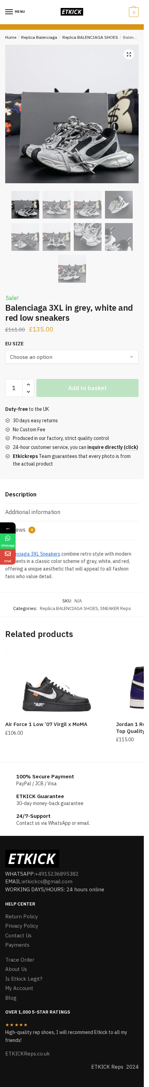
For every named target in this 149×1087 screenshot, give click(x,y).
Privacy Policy (21, 925)
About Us (16, 969)
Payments (17, 945)
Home (10, 37)
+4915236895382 (57, 874)
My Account (19, 988)
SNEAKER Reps (115, 608)
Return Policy (21, 916)
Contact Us (18, 935)
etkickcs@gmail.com (47, 881)
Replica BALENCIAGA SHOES (90, 37)
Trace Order (19, 959)
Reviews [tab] (19, 529)
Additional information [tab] (32, 512)
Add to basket (87, 388)
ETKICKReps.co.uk (27, 1053)
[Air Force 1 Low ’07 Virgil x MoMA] (55, 682)
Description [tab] (20, 494)
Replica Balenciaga (39, 37)
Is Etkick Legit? (23, 978)
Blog (11, 998)
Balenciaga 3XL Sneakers (32, 554)
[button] (129, 54)
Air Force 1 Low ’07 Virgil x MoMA (46, 724)
